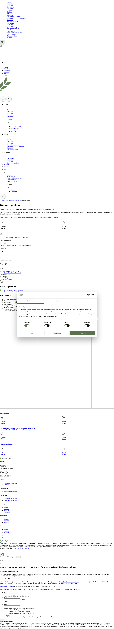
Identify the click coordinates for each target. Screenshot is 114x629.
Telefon (6, 604)
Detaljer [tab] (57, 301)
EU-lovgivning (15, 128)
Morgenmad (10, 23)
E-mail (6, 601)
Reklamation (14, 191)
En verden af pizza (12, 21)
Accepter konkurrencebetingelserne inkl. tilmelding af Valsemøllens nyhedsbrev (31, 617)
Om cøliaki (14, 125)
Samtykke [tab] (30, 301)
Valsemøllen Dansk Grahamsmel (12, 271)
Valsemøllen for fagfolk (10, 498)
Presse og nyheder (12, 36)
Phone (5, 592)
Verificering (7, 615)
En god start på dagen (13, 28)
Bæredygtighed (11, 34)
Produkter (10, 4)
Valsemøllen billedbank (10, 483)
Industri (27, 548)
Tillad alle (83, 333)
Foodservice (21, 548)
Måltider (9, 12)
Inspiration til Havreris (13, 16)
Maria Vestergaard (5, 217)
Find (19, 557)
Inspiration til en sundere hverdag (16, 18)
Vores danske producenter (14, 32)
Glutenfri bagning (16, 126)
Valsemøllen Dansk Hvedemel (12, 273)
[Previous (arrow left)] (0, 560)
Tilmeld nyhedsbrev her (10, 491)
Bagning (6, 67)
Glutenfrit (10, 10)
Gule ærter (10, 20)
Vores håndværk (11, 31)
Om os (9, 29)
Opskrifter (10, 5)
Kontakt (9, 37)
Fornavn (22, 599)
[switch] (47, 325)
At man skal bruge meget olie (17, 610)
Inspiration (10, 8)
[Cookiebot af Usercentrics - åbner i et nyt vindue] (87, 295)
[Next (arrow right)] (2, 560)
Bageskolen (10, 7)
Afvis (31, 333)
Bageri (15, 548)
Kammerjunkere (6, 245)
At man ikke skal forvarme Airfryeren (19, 611)
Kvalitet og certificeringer (11, 500)
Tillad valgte (57, 333)
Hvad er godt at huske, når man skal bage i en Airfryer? (19, 608)
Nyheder (6, 484)
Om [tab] (84, 301)
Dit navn (6, 597)
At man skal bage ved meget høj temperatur (21, 613)
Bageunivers (10, 2)
